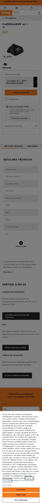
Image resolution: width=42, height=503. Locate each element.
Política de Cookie (26, 480)
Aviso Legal (7, 485)
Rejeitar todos (21, 495)
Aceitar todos (21, 490)
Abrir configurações (21, 500)
